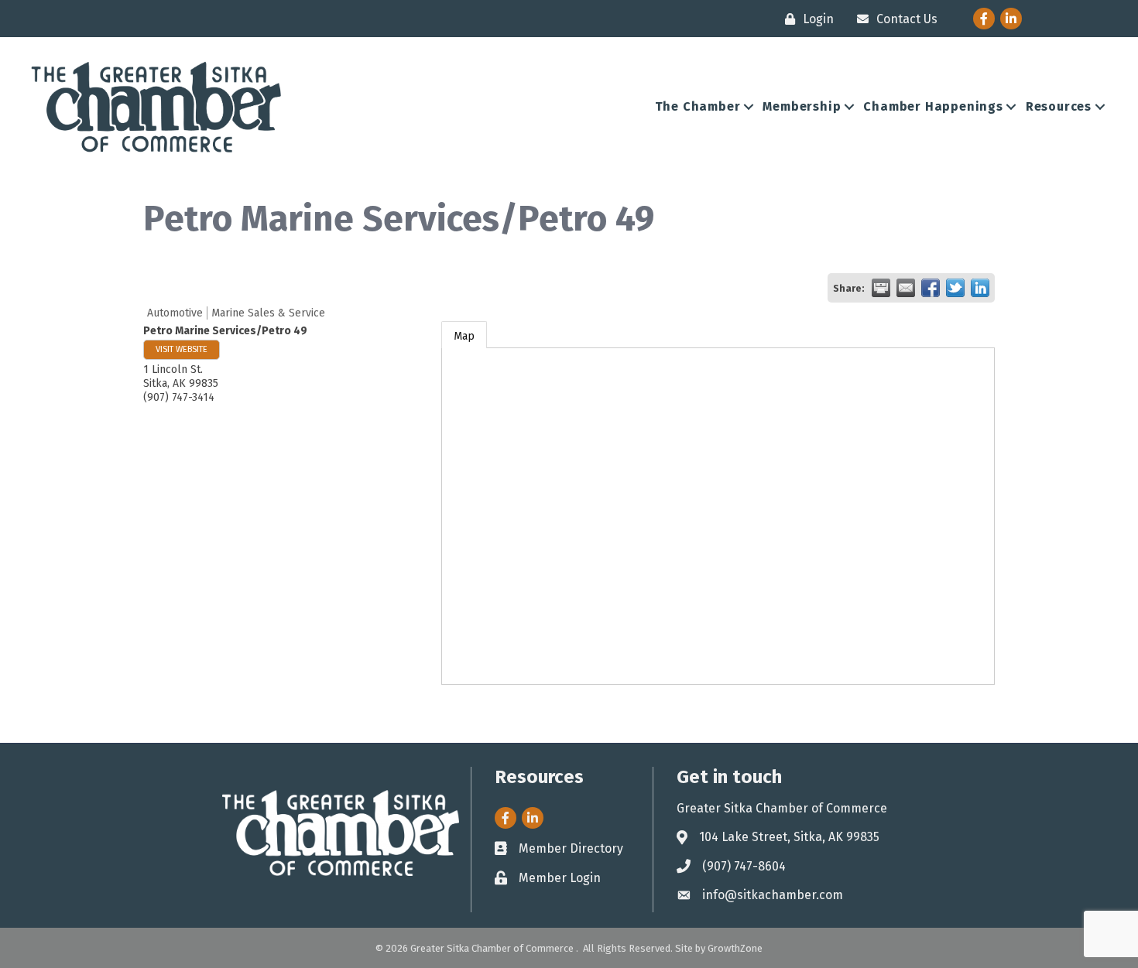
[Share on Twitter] (955, 288)
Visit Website (181, 349)
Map (464, 336)
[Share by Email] (905, 288)
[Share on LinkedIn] (980, 288)
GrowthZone (735, 948)
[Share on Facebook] (930, 288)
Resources (1059, 106)
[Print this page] (881, 288)
